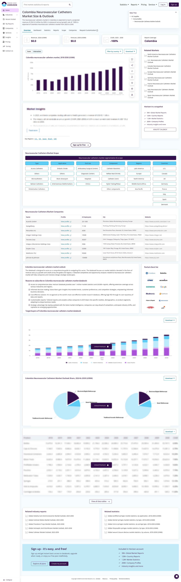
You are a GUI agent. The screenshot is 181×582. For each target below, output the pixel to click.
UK (164, 179)
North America (139, 179)
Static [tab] (29, 51)
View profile (65, 222)
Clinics (88, 184)
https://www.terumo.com (153, 240)
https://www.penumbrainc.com (156, 231)
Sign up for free (79, 145)
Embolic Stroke (62, 168)
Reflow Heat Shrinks (113, 174)
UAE (55, 139)
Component (113, 163)
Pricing (144, 4)
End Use (88, 163)
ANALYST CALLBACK (160, 129)
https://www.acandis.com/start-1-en (157, 222)
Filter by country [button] (113, 51)
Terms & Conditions (124, 578)
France (164, 189)
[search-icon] (70, 4)
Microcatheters (37, 179)
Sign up (174, 4)
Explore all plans (39, 563)
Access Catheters (37, 168)
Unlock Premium (100, 347)
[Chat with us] (176, 576)
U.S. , (36, 139)
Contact (98, 578)
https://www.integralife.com (155, 244)
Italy (164, 194)
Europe (138, 174)
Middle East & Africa (139, 184)
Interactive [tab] (37, 51)
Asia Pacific (139, 189)
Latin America (139, 168)
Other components (113, 189)
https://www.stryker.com (153, 249)
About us (104, 578)
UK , (40, 139)
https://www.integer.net (153, 235)
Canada (164, 174)
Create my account (59, 563)
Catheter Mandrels (113, 168)
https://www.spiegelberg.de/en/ (156, 226)
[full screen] (132, 59)
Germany (164, 184)
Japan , (45, 139)
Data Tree (133, 13)
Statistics (123, 4)
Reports (134, 4)
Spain (164, 199)
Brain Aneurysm (62, 179)
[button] (135, 16)
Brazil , (50, 139)
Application (62, 163)
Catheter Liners (113, 179)
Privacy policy (113, 578)
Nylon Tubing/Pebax (113, 184)
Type (37, 163)
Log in (163, 4)
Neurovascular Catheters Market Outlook (147, 21)
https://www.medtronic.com (155, 253)
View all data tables (99, 501)
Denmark (164, 204)
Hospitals (88, 179)
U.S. (164, 168)
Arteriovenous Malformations (62, 184)
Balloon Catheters (37, 184)
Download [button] (129, 51)
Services (152, 4)
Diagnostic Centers (87, 174)
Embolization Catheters (37, 189)
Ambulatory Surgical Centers (88, 168)
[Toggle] (130, 16)
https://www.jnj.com (152, 258)
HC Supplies (135, 16)
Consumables (137, 19)
